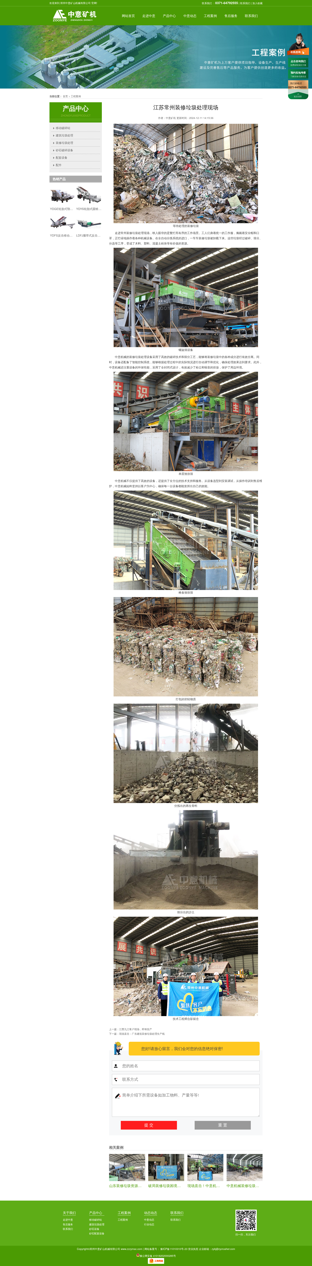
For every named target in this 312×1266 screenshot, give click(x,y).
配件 (59, 165)
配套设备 (61, 157)
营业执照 (193, 1249)
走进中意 (68, 1219)
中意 (148, 15)
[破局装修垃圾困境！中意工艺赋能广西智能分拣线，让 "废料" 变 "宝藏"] (166, 1180)
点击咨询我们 (298, 61)
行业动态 (149, 1224)
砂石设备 (94, 1229)
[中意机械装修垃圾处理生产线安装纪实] (245, 1180)
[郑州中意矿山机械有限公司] (74, 24)
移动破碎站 (63, 128)
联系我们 (245, 3)
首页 (128, 15)
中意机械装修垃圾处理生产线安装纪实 (257, 1185)
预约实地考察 (298, 72)
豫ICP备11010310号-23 (173, 1249)
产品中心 (95, 1212)
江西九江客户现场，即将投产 (135, 1029)
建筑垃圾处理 (64, 135)
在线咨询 (296, 52)
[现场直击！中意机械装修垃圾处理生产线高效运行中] (205, 1180)
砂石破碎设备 (64, 150)
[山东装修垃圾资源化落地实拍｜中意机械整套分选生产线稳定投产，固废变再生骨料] (127, 1180)
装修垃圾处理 (64, 143)
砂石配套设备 (96, 1233)
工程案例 (76, 96)
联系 (251, 15)
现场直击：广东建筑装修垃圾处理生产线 (142, 1033)
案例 (210, 15)
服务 (230, 15)
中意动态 (149, 1219)
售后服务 (68, 1224)
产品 (169, 15)
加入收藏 (257, 3)
